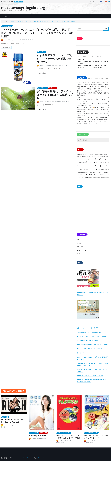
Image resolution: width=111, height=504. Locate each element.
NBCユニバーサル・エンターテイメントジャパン (90, 156)
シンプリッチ (100, 162)
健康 (88, 177)
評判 (104, 177)
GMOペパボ (79, 156)
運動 (107, 177)
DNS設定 (105, 154)
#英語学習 (97, 154)
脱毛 (102, 177)
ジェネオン (105, 162)
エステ (102, 159)
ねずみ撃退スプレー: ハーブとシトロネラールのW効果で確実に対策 (54, 58)
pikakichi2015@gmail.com (11, 40)
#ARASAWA (79, 154)
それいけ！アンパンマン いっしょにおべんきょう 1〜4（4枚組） (69, 436)
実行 (106, 28)
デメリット (90, 166)
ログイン (79, 243)
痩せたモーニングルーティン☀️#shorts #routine (90, 107)
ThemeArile (41, 458)
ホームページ (5, 22)
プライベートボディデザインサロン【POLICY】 (89, 349)
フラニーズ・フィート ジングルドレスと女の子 (91, 67)
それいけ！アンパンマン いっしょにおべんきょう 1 (92, 65)
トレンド (97, 165)
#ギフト (83, 154)
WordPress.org (81, 254)
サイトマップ (6, 16)
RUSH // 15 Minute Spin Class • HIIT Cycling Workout (93, 57)
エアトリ (87, 159)
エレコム (106, 159)
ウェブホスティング (81, 159)
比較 (94, 177)
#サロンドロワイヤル (89, 154)
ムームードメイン (90, 174)
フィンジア (90, 172)
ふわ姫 (101, 156)
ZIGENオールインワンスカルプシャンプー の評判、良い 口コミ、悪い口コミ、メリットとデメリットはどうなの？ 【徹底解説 (43, 22)
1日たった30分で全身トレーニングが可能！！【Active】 (92, 336)
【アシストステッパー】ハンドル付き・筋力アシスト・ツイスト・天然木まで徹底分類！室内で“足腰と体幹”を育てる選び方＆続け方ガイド (93, 93)
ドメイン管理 (85, 169)
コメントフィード (81, 250)
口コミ (91, 177)
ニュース (92, 169)
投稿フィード (80, 246)
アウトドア (105, 156)
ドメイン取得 (105, 166)
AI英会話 (101, 154)
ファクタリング (84, 172)
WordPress (23, 458)
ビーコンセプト (81, 353)
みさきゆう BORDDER (84, 59)
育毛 (96, 177)
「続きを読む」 (6, 47)
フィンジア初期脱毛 (97, 172)
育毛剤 (98, 177)
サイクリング (91, 162)
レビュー (104, 174)
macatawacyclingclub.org (23, 7)
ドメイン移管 (79, 169)
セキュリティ (85, 166)
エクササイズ (95, 159)
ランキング (100, 174)
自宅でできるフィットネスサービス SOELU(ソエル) (90, 328)
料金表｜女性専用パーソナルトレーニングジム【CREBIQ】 (93, 344)
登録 (78, 239)
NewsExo (30, 458)
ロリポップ (83, 177)
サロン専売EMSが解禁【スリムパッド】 (87, 340)
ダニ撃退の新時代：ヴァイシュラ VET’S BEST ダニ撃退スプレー (55, 95)
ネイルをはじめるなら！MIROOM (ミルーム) (89, 332)
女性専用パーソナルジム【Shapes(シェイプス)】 (90, 376)
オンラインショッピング (81, 162)
